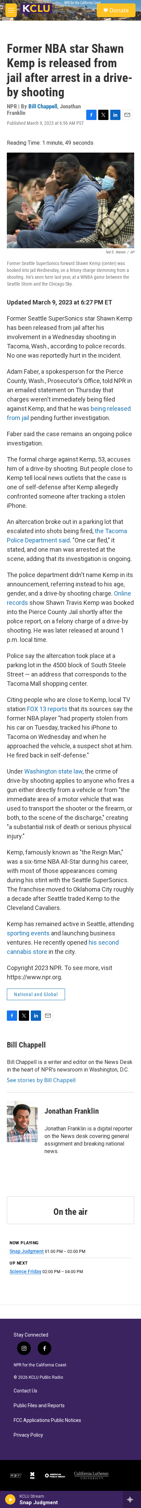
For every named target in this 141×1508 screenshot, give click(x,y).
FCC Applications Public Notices (47, 1420)
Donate (119, 10)
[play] (10, 1499)
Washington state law (53, 771)
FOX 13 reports (47, 709)
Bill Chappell (42, 106)
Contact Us (25, 1390)
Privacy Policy (28, 1435)
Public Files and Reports (39, 1405)
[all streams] (132, 1499)
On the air (70, 1212)
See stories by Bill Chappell (41, 1080)
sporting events (28, 933)
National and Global (36, 994)
